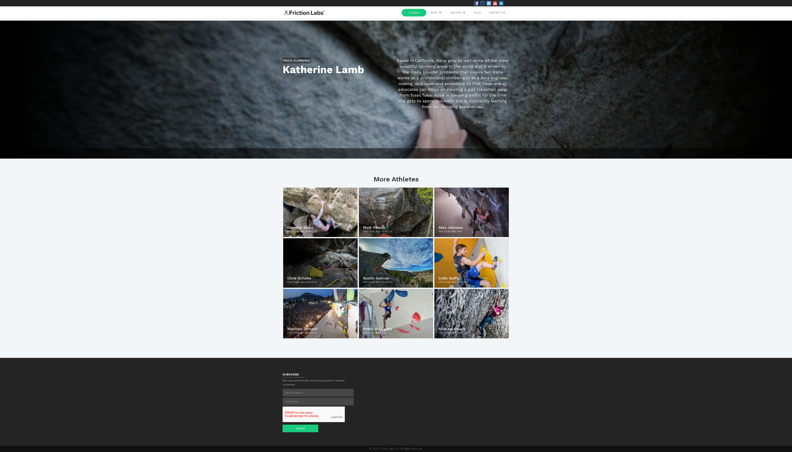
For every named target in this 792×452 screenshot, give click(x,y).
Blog (477, 12)
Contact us (497, 12)
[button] (458, 12)
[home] (304, 11)
